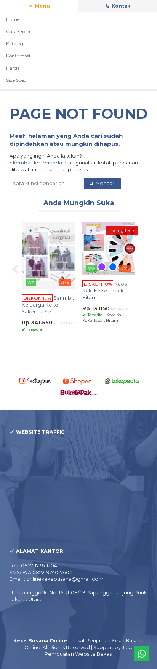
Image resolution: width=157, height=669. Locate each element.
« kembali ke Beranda (36, 163)
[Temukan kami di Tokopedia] (122, 380)
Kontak (120, 6)
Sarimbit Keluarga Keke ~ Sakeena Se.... (48, 305)
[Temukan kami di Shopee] (78, 380)
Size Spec (16, 80)
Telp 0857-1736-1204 (33, 565)
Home (12, 19)
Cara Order (18, 31)
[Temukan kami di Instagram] (35, 380)
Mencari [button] (105, 183)
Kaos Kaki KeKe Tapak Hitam (104, 290)
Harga (13, 68)
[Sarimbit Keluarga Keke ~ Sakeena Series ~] (48, 255)
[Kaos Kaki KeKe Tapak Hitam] (108, 248)
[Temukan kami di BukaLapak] (78, 392)
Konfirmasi (18, 56)
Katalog (14, 43)
